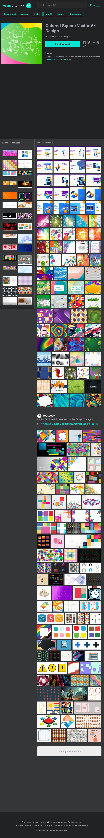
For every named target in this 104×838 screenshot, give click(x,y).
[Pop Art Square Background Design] (45, 273)
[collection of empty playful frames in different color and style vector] (25, 165)
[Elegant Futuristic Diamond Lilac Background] (62, 316)
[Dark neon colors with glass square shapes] (25, 186)
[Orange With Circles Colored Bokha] (83, 260)
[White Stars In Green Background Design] (56, 221)
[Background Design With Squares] (43, 386)
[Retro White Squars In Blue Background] (60, 273)
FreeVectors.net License (55, 59)
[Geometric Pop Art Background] (45, 400)
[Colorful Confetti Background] (93, 273)
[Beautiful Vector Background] (43, 260)
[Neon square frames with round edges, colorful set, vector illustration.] (25, 196)
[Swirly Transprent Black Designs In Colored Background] (60, 344)
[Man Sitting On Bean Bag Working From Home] (77, 166)
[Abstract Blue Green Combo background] (61, 400)
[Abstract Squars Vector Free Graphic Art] (69, 234)
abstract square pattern (85, 423)
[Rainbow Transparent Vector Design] (43, 234)
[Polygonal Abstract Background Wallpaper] (76, 344)
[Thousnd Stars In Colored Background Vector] (56, 247)
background (10, 14)
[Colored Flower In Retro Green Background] (43, 287)
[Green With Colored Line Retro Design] (95, 373)
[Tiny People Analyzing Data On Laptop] (77, 207)
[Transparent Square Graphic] (95, 221)
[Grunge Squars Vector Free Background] (56, 234)
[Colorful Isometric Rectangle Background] (69, 260)
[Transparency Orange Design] (82, 234)
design (37, 14)
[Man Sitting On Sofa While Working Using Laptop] (93, 180)
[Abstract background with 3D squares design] (91, 502)
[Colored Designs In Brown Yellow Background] (43, 247)
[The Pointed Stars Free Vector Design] (70, 373)
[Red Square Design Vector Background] (43, 221)
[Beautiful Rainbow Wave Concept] (45, 344)
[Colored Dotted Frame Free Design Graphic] (43, 330)
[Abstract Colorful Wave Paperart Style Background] (93, 287)
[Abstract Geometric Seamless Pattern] (76, 301)
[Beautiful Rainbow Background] (59, 330)
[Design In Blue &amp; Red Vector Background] (82, 221)
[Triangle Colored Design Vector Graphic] (83, 373)
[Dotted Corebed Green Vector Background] (94, 316)
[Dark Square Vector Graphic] (43, 301)
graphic (49, 14)
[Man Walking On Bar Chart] (45, 207)
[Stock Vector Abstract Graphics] (58, 373)
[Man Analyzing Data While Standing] (77, 193)
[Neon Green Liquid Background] (93, 344)
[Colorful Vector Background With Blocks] (55, 260)
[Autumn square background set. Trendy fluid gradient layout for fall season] (10, 186)
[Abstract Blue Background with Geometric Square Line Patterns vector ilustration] (25, 249)
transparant (75, 14)
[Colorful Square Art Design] (77, 359)
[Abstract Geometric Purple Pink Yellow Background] (93, 359)
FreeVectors (17, 5)
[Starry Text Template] (82, 247)
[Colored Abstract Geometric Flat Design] (45, 316)
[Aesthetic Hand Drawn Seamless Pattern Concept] (93, 330)
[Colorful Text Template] (95, 247)
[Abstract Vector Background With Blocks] (69, 247)
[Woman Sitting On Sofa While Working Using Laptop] (61, 193)
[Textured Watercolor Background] (59, 287)
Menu (92, 5)
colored (25, 14)
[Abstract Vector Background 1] (44, 359)
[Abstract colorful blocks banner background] (83, 541)
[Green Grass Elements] (93, 301)
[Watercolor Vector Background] (76, 287)
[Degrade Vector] (60, 359)
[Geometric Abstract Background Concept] (59, 386)
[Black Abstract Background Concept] (93, 386)
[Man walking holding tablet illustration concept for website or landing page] (61, 152)
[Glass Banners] (59, 301)
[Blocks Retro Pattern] (79, 316)
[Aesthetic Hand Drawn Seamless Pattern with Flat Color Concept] (76, 330)
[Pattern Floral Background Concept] (93, 400)
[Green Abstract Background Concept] (76, 386)
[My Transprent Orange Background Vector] (95, 234)
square (61, 14)
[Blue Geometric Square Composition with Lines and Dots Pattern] (44, 373)
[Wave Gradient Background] (76, 273)
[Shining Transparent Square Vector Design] (69, 221)
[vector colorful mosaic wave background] (77, 489)
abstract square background (57, 423)
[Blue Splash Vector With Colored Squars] (95, 260)
